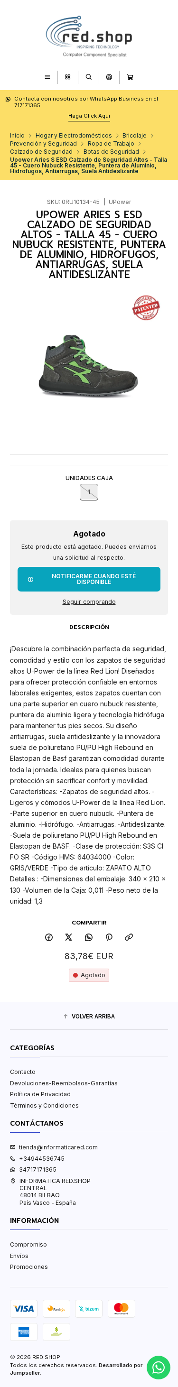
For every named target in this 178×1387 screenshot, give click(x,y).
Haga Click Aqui (89, 115)
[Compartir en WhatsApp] (89, 938)
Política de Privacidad (40, 1094)
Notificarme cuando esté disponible (94, 579)
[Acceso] (109, 77)
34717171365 (37, 1169)
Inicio (17, 136)
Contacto (23, 1071)
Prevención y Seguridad (43, 144)
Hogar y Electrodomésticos (74, 136)
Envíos (19, 1255)
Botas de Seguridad (111, 152)
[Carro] (130, 77)
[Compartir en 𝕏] (69, 938)
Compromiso (28, 1244)
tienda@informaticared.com (58, 1147)
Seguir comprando (89, 602)
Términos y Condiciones (44, 1105)
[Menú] (47, 77)
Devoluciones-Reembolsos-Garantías (64, 1083)
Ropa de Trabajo (111, 144)
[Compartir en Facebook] (49, 938)
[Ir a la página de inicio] (89, 34)
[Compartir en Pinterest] (109, 938)
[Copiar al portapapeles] (129, 938)
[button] (89, 1017)
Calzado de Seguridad (41, 152)
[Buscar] (89, 77)
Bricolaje (134, 136)
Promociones (29, 1266)
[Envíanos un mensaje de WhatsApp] (158, 1367)
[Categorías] (68, 77)
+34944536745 (42, 1158)
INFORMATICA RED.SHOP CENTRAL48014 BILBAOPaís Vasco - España (55, 1191)
